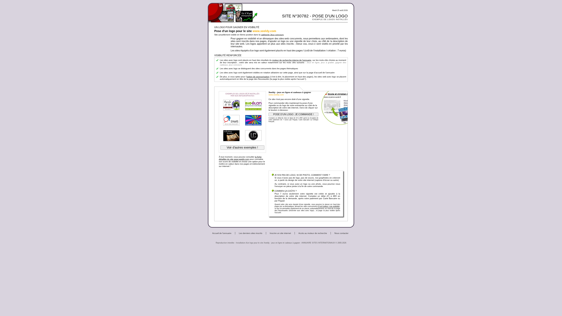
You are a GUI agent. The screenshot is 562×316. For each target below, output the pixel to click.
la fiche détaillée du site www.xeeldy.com (240, 158)
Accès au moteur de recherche (312, 233)
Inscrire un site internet (280, 233)
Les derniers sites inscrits (250, 233)
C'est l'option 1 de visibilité (328, 206)
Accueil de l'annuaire (221, 233)
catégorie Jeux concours (272, 35)
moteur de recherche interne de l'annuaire (291, 60)
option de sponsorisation (258, 76)
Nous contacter (341, 233)
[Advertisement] (306, 147)
